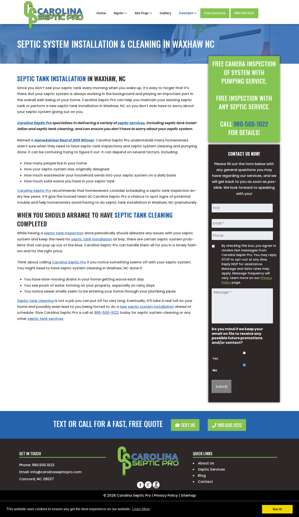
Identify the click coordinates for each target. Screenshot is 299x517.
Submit (222, 386)
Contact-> (187, 13)
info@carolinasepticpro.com (56, 472)
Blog (202, 475)
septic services (130, 122)
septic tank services (45, 318)
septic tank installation (91, 239)
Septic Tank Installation (51, 78)
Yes (215, 358)
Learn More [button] (141, 509)
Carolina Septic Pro (34, 122)
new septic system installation (147, 306)
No (215, 370)
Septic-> (120, 13)
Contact (205, 481)
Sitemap (188, 495)
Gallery (165, 13)
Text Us (187, 425)
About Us (206, 463)
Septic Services (211, 469)
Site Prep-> (143, 13)
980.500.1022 (244, 13)
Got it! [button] (277, 509)
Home (101, 13)
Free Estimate (214, 13)
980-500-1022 (106, 312)
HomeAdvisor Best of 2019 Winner (64, 140)
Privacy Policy (166, 495)
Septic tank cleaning (35, 300)
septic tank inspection (64, 233)
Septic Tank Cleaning (143, 214)
